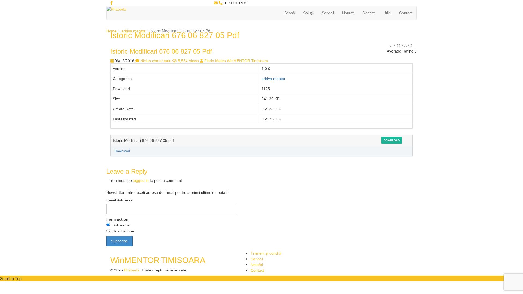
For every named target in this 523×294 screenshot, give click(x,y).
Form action (117, 219)
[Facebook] (111, 3)
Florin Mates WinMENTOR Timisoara (236, 61)
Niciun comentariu (155, 61)
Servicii (328, 13)
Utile (387, 13)
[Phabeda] (116, 9)
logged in (141, 180)
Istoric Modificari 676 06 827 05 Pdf (161, 51)
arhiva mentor (133, 31)
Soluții (308, 13)
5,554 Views (188, 61)
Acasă (289, 13)
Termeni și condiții (266, 253)
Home (111, 31)
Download (392, 140)
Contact (405, 13)
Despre (369, 13)
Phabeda (131, 270)
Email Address (119, 200)
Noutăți (348, 13)
